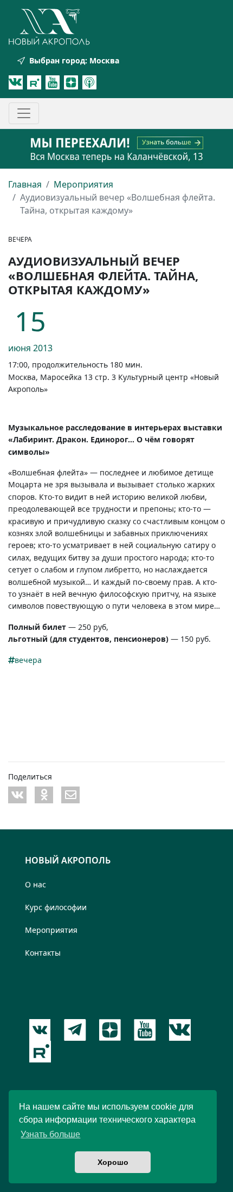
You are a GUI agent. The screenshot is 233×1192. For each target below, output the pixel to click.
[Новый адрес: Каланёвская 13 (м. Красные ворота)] (116, 148)
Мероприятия (83, 184)
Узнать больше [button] (50, 1134)
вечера (28, 660)
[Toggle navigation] (24, 113)
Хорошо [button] (113, 1162)
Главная (25, 184)
